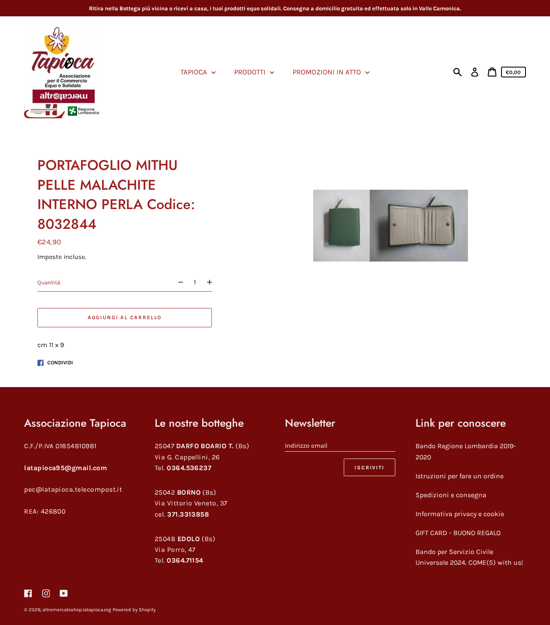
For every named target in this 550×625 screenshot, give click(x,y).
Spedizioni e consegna (451, 495)
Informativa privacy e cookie (460, 514)
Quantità (48, 282)
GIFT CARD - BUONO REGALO (458, 533)
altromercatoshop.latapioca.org (77, 610)
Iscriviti (369, 468)
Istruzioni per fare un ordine (460, 476)
